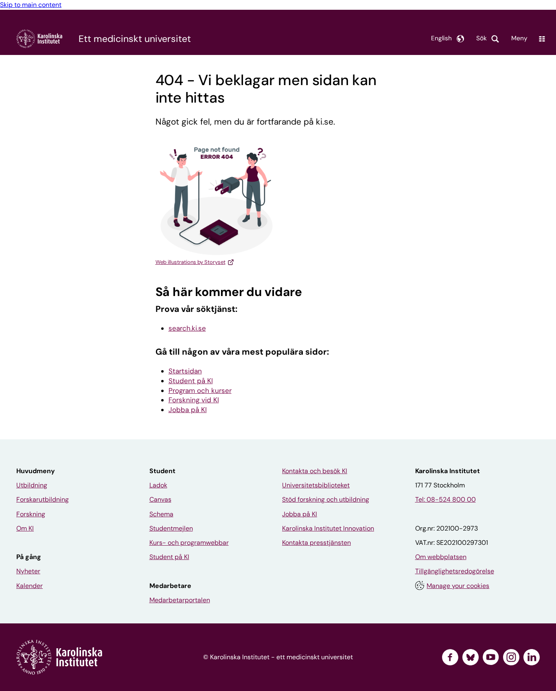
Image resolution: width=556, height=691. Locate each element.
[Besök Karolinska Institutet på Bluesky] (470, 657)
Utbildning (31, 485)
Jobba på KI (188, 409)
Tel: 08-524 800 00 (445, 499)
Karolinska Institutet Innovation (328, 528)
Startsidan (185, 370)
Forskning (30, 514)
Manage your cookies (458, 585)
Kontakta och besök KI (314, 471)
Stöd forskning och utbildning (325, 499)
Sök (481, 38)
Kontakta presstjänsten (316, 542)
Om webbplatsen (440, 557)
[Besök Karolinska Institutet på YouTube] (491, 657)
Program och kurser (200, 390)
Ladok (158, 485)
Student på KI (191, 380)
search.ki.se (187, 328)
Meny (519, 38)
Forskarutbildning (42, 499)
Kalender (29, 585)
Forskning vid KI (194, 399)
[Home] (39, 38)
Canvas (160, 499)
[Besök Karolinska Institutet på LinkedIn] (531, 657)
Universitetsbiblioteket (316, 485)
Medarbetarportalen (179, 600)
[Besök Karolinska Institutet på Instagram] (511, 657)
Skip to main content (30, 4)
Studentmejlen (171, 528)
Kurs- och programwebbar (189, 542)
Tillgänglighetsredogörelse (454, 571)
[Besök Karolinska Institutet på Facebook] (450, 657)
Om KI (25, 528)
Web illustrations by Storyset (190, 262)
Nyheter (28, 571)
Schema (161, 514)
